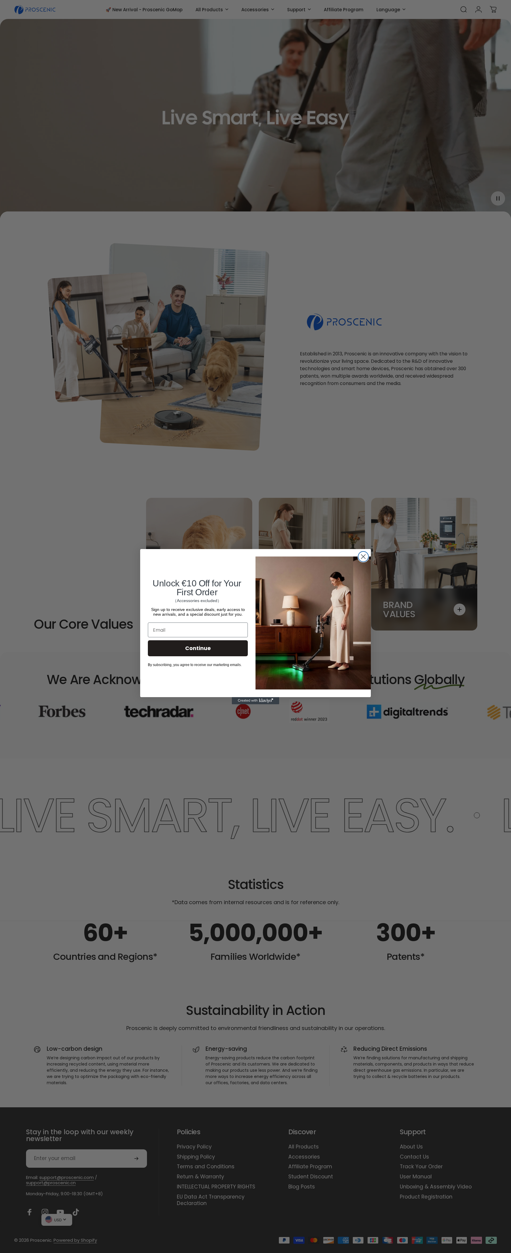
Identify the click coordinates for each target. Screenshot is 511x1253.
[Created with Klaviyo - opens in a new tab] (255, 700)
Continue (198, 648)
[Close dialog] (363, 556)
